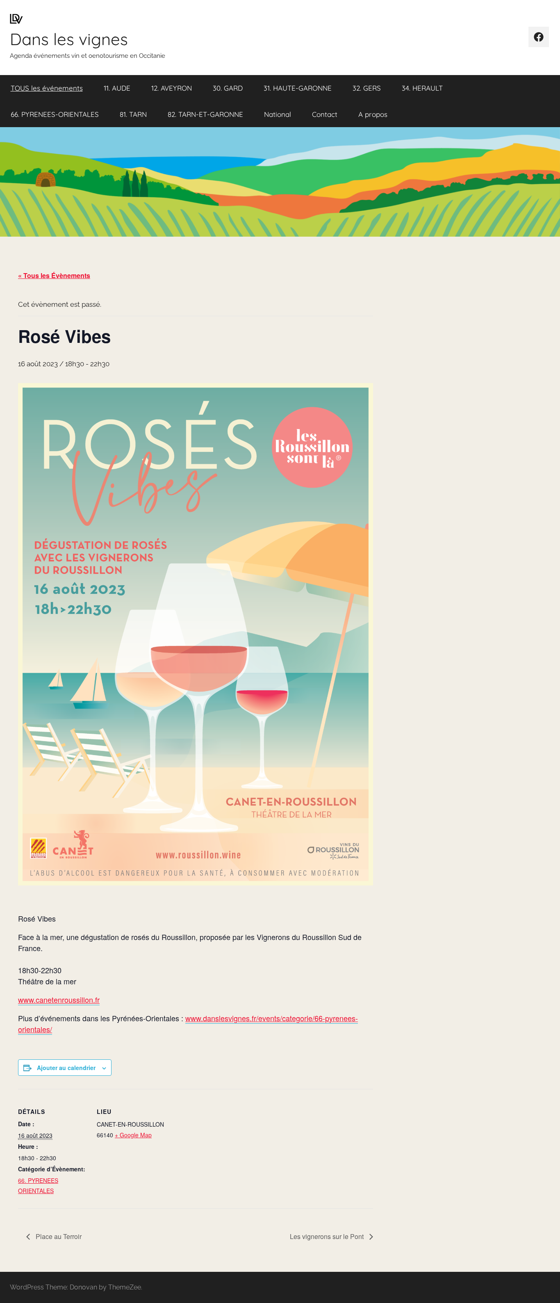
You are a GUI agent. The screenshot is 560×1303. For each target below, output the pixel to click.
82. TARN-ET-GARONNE (205, 114)
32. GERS (367, 88)
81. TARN (133, 114)
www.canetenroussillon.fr (59, 999)
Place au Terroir (58, 1236)
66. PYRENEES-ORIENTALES (55, 114)
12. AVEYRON (171, 88)
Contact (324, 114)
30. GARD (228, 88)
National (277, 114)
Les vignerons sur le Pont (327, 1236)
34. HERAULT (422, 88)
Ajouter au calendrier (66, 1067)
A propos (372, 114)
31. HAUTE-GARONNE (298, 88)
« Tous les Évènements (54, 275)
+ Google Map (133, 1135)
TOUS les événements (47, 88)
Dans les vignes (69, 39)
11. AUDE (117, 88)
